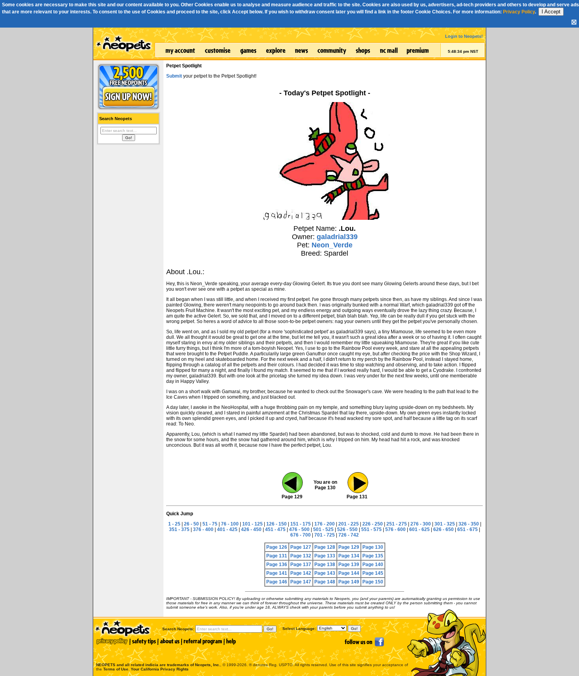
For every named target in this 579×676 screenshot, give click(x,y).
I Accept (551, 12)
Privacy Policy (519, 12)
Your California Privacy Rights (160, 669)
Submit (174, 76)
